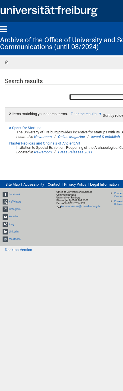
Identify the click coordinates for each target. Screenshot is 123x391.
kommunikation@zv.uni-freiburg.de (80, 206)
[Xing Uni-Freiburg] (5, 224)
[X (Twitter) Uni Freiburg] (5, 201)
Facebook (14, 194)
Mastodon (15, 239)
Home (6, 62)
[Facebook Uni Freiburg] (5, 194)
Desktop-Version (18, 250)
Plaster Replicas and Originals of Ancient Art (44, 143)
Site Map (12, 184)
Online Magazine (71, 137)
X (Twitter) (15, 201)
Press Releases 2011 (75, 152)
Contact (54, 184)
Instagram (15, 209)
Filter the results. (84, 114)
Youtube (13, 216)
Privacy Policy (75, 184)
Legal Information (104, 184)
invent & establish (105, 137)
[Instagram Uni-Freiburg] (5, 209)
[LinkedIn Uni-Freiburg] (5, 231)
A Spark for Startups (25, 128)
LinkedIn (14, 231)
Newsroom (43, 137)
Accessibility (33, 184)
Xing (11, 224)
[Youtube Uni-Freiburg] (5, 216)
